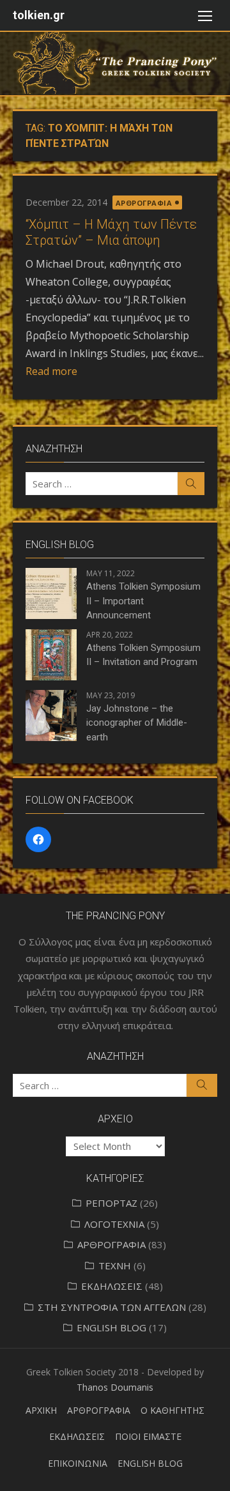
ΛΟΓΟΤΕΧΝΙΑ (114, 1224)
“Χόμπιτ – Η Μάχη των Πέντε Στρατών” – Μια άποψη (111, 232)
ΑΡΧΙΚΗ (41, 1410)
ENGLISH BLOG (111, 1327)
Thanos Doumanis (115, 1387)
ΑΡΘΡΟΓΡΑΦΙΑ (144, 203)
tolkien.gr (39, 15)
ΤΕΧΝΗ (114, 1265)
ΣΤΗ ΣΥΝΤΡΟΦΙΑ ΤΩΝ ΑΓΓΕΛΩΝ (112, 1307)
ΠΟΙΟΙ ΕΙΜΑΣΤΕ (148, 1436)
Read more (51, 371)
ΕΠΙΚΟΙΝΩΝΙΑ (77, 1463)
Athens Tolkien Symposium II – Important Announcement (143, 601)
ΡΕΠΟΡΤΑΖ (111, 1203)
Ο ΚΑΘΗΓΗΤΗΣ (172, 1410)
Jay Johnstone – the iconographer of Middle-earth (136, 723)
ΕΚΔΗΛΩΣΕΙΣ (111, 1286)
